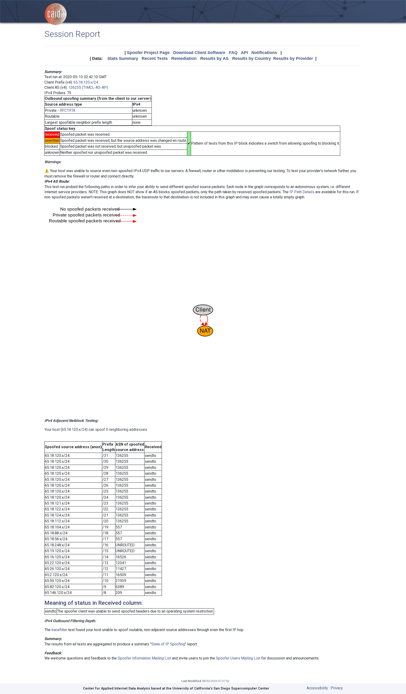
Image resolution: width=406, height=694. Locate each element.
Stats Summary (122, 58)
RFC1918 (67, 110)
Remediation (184, 58)
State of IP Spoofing (168, 644)
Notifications (264, 52)
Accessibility (317, 688)
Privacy (337, 688)
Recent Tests (155, 58)
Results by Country (251, 58)
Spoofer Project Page (148, 52)
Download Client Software (199, 52)
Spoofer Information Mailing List (144, 658)
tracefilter (59, 630)
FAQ (233, 52)
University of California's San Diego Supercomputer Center (220, 688)
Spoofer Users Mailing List (238, 658)
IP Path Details (301, 192)
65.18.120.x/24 (86, 82)
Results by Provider (293, 58)
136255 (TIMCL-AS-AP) (88, 87)
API (244, 52)
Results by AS (214, 58)
